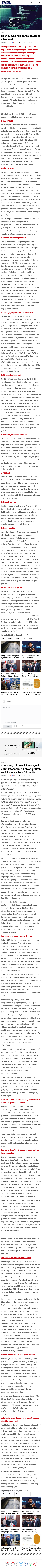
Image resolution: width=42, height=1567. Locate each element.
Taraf (30, 638)
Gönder (7, 726)
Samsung (35, 1494)
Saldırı (10, 638)
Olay (3, 638)
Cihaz (4, 1494)
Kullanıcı (26, 1494)
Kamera (18, 1494)
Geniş (10, 1494)
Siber (17, 638)
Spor (23, 638)
